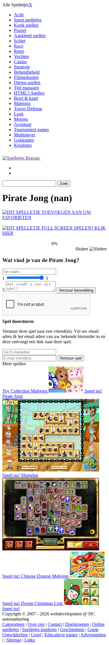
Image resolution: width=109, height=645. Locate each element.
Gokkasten (24, 140)
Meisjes (21, 119)
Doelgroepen (77, 624)
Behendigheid (27, 72)
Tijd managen (26, 87)
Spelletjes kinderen (39, 629)
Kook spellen (26, 25)
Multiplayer (24, 134)
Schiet (19, 40)
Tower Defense (28, 108)
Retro (19, 51)
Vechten (21, 56)
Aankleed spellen (30, 35)
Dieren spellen (27, 82)
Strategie (22, 66)
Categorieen (13, 624)
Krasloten (23, 145)
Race (18, 46)
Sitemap (13, 639)
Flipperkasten (26, 77)
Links (29, 639)
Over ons (36, 624)
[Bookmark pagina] (54, 217)
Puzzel (20, 30)
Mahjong (22, 103)
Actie (19, 14)
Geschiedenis (72, 629)
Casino (20, 61)
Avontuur (22, 124)
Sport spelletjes (28, 19)
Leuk (19, 113)
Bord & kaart (26, 98)
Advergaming (93, 634)
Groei (36, 634)
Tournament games (31, 129)
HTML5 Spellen (29, 93)
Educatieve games (61, 634)
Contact (55, 624)
